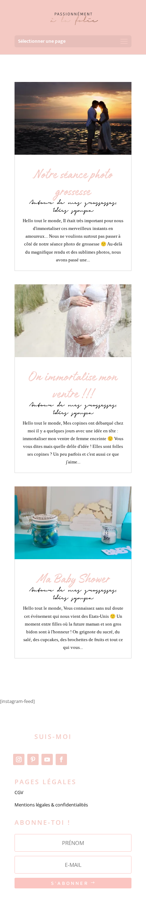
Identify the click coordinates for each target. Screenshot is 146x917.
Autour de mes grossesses (73, 203)
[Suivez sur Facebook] (61, 759)
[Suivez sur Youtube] (47, 759)
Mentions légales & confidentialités (51, 804)
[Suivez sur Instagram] (18, 759)
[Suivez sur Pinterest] (33, 759)
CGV (19, 792)
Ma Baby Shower (73, 579)
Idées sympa (73, 210)
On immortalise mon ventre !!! (73, 386)
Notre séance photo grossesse (73, 183)
